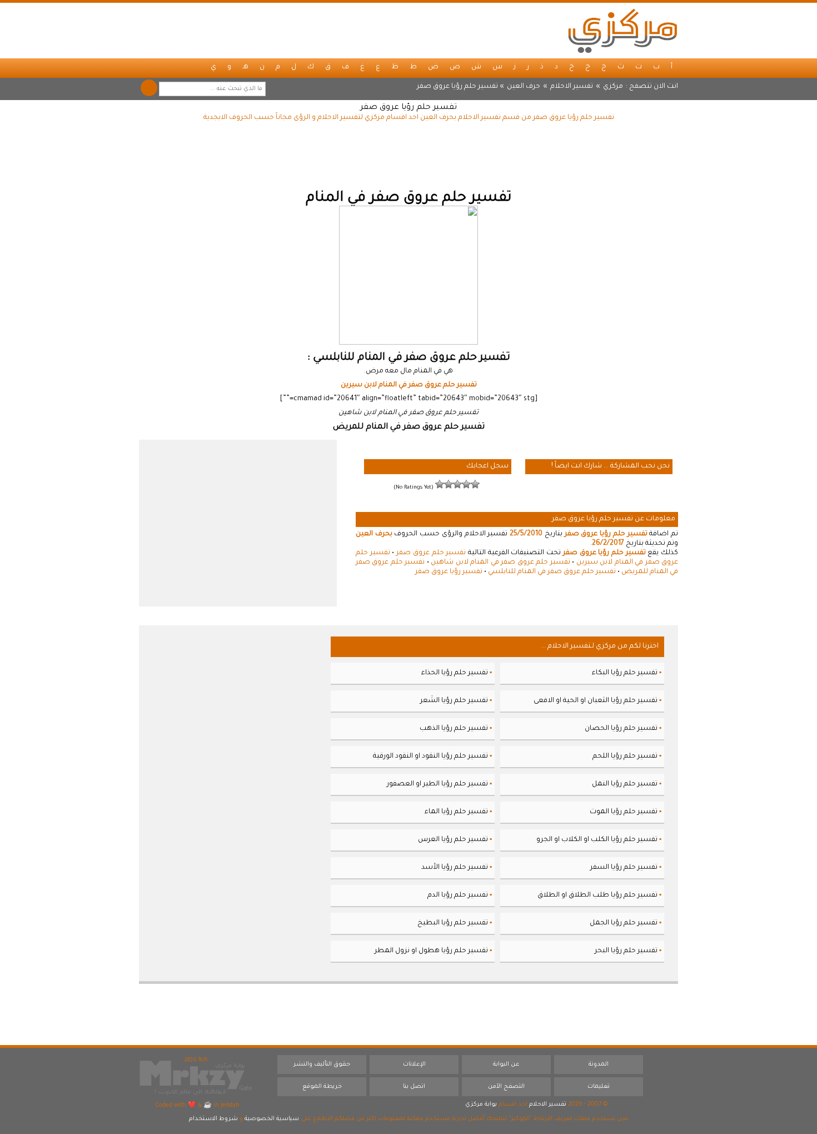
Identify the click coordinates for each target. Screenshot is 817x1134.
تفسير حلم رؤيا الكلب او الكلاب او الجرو (596, 840)
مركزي (613, 87)
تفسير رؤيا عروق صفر (448, 572)
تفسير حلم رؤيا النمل (624, 784)
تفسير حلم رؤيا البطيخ (452, 923)
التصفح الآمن (506, 1086)
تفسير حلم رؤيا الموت (623, 812)
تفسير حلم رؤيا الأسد (454, 868)
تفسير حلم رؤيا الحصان (621, 729)
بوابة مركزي (481, 1104)
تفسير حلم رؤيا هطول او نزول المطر (431, 951)
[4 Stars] (448, 484)
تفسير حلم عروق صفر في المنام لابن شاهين (500, 562)
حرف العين (523, 87)
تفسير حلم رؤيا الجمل (623, 923)
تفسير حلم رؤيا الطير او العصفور (437, 784)
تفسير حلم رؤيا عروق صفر (408, 107)
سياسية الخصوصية (272, 1119)
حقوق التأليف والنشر (321, 1064)
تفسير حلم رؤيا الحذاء (454, 673)
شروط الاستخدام (213, 1119)
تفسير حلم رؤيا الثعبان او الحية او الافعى (595, 701)
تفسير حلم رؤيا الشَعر (454, 701)
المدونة (599, 1064)
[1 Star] (475, 484)
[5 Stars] (439, 484)
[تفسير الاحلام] (622, 31)
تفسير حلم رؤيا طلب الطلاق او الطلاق (597, 895)
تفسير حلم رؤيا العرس (453, 840)
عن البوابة (506, 1064)
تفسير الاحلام (571, 87)
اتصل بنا (414, 1086)
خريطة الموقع (322, 1086)
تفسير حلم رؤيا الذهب (454, 729)
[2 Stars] (466, 484)
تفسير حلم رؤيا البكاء (624, 673)
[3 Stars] (457, 484)
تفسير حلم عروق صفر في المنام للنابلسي (552, 572)
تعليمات (598, 1086)
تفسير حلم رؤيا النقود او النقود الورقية (430, 756)
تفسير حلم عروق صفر (431, 553)
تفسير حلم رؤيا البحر (626, 951)
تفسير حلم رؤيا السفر (623, 868)
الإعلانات (414, 1064)
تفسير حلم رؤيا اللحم (624, 756)
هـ (245, 67)
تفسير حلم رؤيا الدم (457, 895)
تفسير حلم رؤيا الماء (456, 812)
